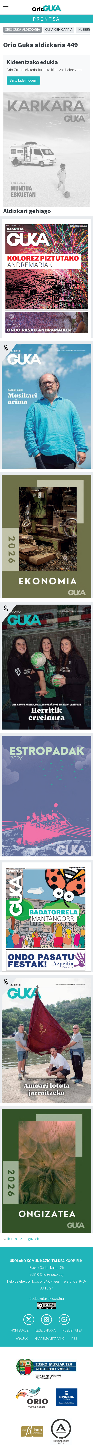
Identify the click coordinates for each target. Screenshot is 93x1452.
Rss (74, 1339)
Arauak (22, 1339)
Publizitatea (72, 1330)
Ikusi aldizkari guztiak (23, 1239)
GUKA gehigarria (58, 30)
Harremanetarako (49, 1339)
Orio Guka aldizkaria (22, 30)
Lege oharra (45, 1330)
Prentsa (46, 18)
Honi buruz (20, 1330)
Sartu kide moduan (23, 80)
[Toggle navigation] (6, 8)
